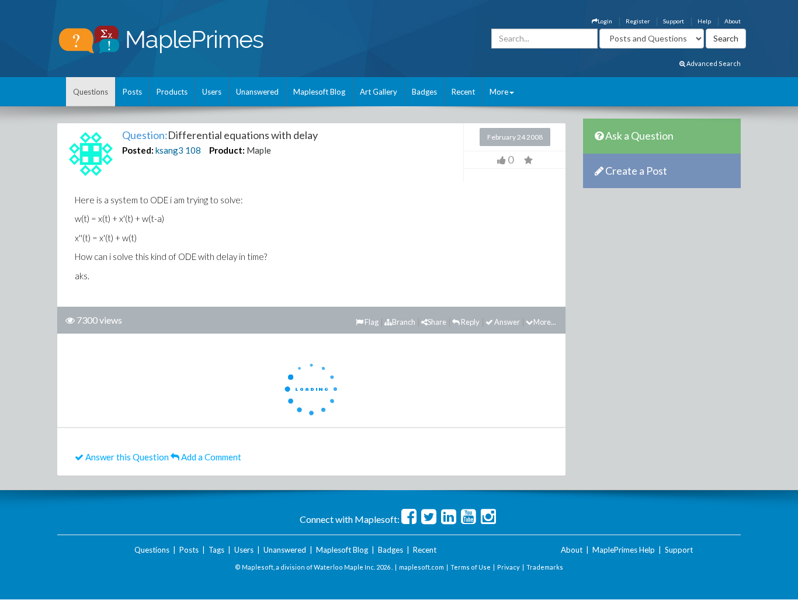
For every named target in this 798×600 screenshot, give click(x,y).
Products (172, 91)
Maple (259, 150)
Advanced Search (713, 63)
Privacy (508, 567)
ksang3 (169, 150)
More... (544, 322)
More (499, 91)
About (732, 21)
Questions (90, 91)
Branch (403, 322)
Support (673, 21)
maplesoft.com (421, 567)
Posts (132, 91)
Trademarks (544, 567)
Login (605, 21)
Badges (424, 91)
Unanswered (257, 91)
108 (193, 150)
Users (211, 91)
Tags (216, 549)
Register (638, 21)
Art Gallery (378, 91)
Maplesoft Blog (319, 91)
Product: (227, 150)
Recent (463, 91)
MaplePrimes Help (623, 549)
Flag (371, 322)
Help (704, 21)
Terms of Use (470, 567)
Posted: (138, 150)
